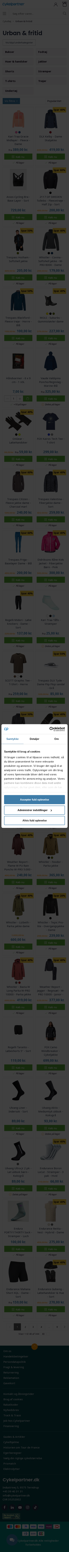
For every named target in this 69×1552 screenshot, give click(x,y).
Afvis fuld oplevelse (34, 820)
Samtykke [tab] (12, 738)
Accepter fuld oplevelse (34, 799)
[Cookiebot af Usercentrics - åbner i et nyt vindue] (49, 729)
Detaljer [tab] (34, 738)
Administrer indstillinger (33, 810)
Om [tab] (56, 738)
